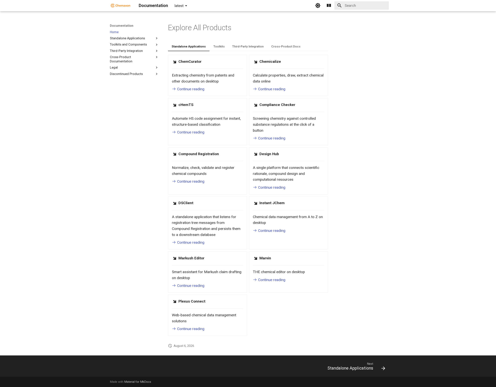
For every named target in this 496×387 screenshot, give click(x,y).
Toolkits (219, 46)
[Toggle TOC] (329, 5)
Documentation (121, 26)
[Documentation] (120, 5)
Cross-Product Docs (286, 46)
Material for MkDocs (137, 382)
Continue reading (190, 89)
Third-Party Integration (248, 46)
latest (179, 5)
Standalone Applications (189, 46)
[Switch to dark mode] (317, 5)
